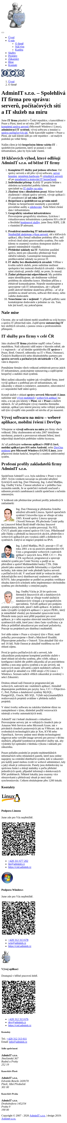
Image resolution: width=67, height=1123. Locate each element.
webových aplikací (47, 397)
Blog (11, 62)
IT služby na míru (32, 188)
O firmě (19, 43)
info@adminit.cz (18, 1041)
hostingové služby (30, 222)
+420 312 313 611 (17, 1038)
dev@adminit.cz (17, 1022)
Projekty (12, 55)
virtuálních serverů (53, 176)
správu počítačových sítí (14, 132)
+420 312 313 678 (18, 940)
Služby (12, 52)
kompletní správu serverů (15, 126)
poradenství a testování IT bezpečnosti (35, 179)
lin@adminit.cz (16, 864)
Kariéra (19, 49)
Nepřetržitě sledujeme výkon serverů (28, 234)
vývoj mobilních (26, 397)
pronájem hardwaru (28, 176)
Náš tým (19, 46)
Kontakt (12, 65)
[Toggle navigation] (2, 32)
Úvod (11, 37)
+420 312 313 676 (18, 1019)
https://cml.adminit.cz (19, 867)
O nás (11, 40)
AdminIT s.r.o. (38, 1115)
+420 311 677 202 (18, 860)
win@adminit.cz (17, 943)
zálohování (36, 207)
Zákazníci (13, 59)
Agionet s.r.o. (8, 1118)
